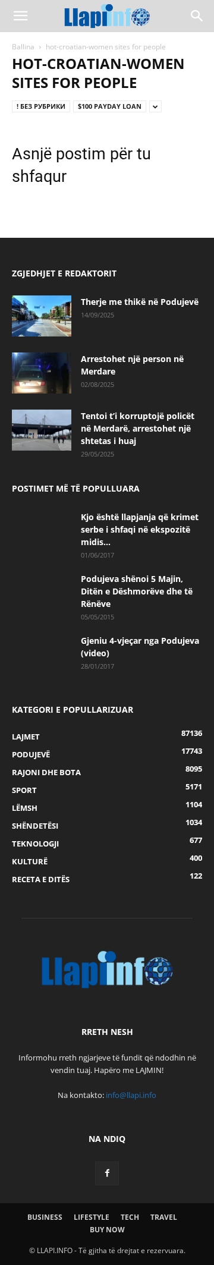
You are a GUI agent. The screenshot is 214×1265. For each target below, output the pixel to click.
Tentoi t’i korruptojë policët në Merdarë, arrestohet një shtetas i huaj (137, 428)
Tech (130, 1217)
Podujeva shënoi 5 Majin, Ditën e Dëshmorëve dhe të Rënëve (137, 591)
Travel (163, 1217)
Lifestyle (91, 1217)
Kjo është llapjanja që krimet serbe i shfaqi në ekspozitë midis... (140, 529)
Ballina (23, 47)
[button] (20, 16)
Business (44, 1217)
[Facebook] (107, 1173)
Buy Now (107, 1230)
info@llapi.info (131, 1095)
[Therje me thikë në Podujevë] (41, 315)
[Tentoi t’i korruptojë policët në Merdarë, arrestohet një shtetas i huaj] (41, 430)
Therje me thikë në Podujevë (140, 301)
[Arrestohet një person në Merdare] (41, 373)
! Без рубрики (41, 106)
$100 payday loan (109, 106)
